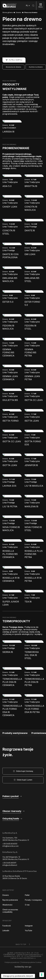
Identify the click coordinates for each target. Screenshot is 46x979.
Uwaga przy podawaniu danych (18, 976)
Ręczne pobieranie (10, 900)
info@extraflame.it (9, 865)
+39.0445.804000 (9, 844)
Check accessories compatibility (10, 911)
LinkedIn (5, 930)
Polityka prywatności (12, 962)
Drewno (5, 895)
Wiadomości (7, 905)
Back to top (21, 944)
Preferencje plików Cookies (31, 962)
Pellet (27, 895)
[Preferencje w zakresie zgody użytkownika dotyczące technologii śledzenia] (41, 974)
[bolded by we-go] (23, 967)
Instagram (29, 926)
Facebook (6, 926)
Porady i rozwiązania (33, 900)
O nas (27, 905)
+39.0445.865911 (9, 863)
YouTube (28, 930)
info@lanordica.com (10, 846)
